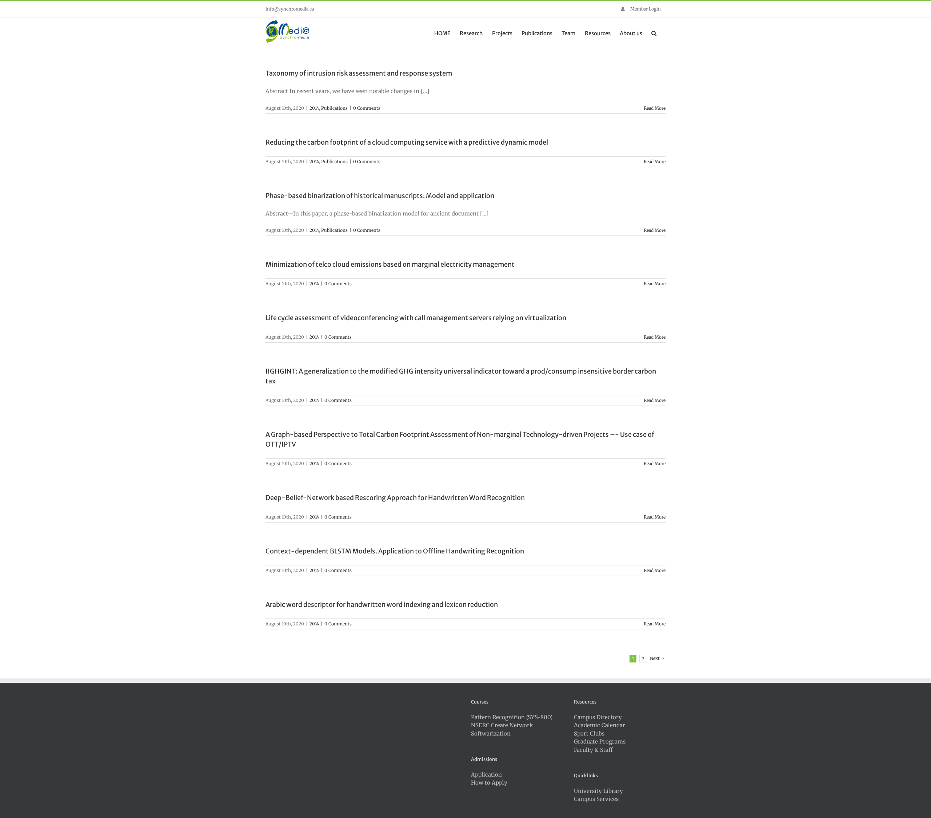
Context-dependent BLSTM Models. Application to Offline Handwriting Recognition (394, 551)
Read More (655, 108)
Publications (334, 108)
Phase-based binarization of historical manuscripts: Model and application (379, 196)
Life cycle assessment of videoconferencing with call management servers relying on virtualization (415, 318)
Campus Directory (598, 717)
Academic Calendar (599, 725)
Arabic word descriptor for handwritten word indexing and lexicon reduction (381, 604)
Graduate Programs (600, 741)
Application (486, 774)
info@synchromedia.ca (289, 9)
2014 (314, 108)
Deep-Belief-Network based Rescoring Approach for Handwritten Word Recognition (395, 497)
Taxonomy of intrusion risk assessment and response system (358, 73)
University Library (598, 790)
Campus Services (596, 798)
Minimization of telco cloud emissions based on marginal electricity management (390, 264)
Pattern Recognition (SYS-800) (511, 717)
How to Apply (489, 782)
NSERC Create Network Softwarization (502, 729)
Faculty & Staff (593, 749)
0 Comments (366, 108)
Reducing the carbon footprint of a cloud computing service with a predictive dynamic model (406, 142)
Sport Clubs (589, 733)
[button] (653, 32)
